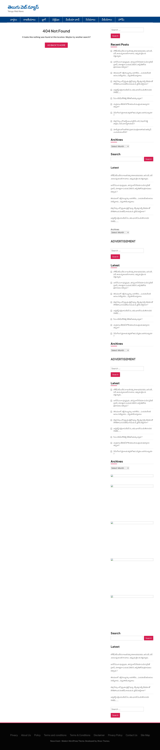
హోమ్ (121, 19)
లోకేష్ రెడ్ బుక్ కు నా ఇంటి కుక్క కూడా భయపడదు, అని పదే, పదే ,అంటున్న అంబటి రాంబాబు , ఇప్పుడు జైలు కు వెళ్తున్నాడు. (133, 53)
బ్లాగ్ (44, 19)
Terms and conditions (55, 735)
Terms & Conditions (80, 735)
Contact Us (131, 735)
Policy (37, 735)
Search (115, 154)
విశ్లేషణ (55, 19)
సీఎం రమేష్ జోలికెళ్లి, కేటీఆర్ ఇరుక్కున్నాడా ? (128, 98)
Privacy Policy (115, 735)
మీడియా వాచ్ (72, 19)
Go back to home (56, 45)
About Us (26, 735)
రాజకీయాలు (29, 19)
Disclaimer (99, 735)
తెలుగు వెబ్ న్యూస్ (23, 7)
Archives (115, 229)
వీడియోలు (107, 19)
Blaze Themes (103, 741)
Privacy (14, 735)
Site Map (145, 735)
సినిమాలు (90, 19)
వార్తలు (13, 19)
